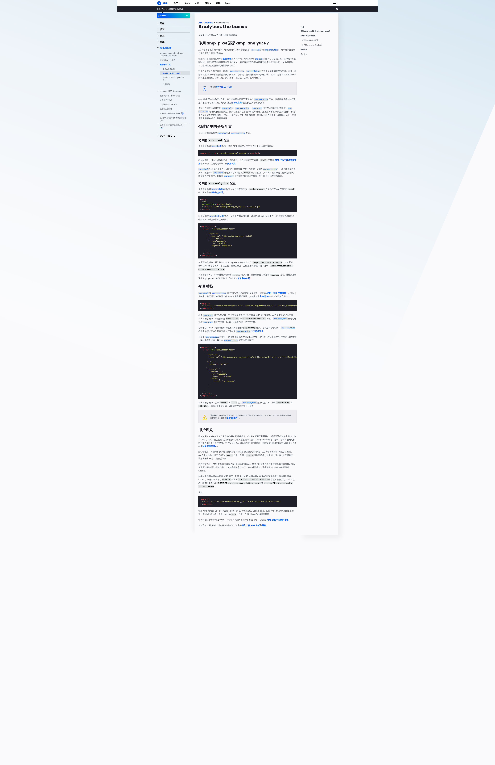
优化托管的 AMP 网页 (168, 104)
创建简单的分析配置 (308, 36)
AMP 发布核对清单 (167, 60)
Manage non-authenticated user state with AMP (172, 54)
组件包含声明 (217, 192)
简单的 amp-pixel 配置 (310, 40)
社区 (197, 3)
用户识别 (303, 54)
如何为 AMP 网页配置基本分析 (172, 125)
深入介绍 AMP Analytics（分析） (173, 78)
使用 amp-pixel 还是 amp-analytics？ (315, 31)
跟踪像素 (227, 58)
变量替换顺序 (232, 418)
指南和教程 (209, 22)
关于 (176, 3)
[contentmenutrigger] (318, 27)
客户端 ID (264, 296)
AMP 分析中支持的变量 (277, 519)
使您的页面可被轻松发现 (170, 95)
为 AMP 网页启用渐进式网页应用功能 (173, 119)
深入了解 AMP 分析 (224, 87)
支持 (226, 3)
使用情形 (166, 84)
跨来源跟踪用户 (210, 446)
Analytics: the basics (171, 73)
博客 (218, 3)
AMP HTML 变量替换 (276, 292)
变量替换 (303, 49)
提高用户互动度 (166, 100)
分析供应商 (236, 102)
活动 (207, 3)
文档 (186, 3)
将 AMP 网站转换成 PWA (170, 113)
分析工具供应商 (169, 69)
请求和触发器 (244, 278)
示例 (217, 216)
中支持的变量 (250, 331)
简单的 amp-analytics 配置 (312, 45)
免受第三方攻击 (166, 109)
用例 (264, 525)
